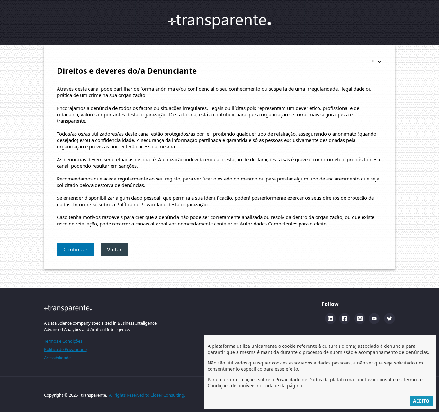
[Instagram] (359, 318)
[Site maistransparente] (100, 308)
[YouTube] (374, 318)
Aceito (421, 401)
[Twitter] (389, 318)
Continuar (75, 249)
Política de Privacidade (65, 349)
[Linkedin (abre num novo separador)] (330, 318)
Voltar (114, 249)
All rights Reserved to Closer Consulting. (147, 395)
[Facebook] (344, 318)
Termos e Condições (63, 341)
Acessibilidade (57, 358)
